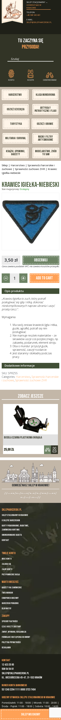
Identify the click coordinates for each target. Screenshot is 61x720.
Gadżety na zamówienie (12, 587)
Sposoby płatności (10, 621)
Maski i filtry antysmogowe (45, 138)
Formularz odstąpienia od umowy (16, 637)
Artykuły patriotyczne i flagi (45, 109)
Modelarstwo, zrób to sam (46, 152)
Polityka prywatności (11, 642)
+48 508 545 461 (33, 15)
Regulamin (6, 647)
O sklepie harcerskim (11, 520)
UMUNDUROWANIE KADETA (12, 534)
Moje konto (7, 558)
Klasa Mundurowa (45, 95)
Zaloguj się (6, 564)
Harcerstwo (15, 95)
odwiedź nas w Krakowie (33, 6)
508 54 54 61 (8, 669)
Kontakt (5, 540)
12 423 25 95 (8, 664)
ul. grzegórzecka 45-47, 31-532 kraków (22, 677)
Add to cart (44, 278)
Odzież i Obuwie (45, 124)
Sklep (5, 165)
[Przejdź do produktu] (54, 449)
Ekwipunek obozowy (10, 598)
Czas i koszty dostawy (11, 626)
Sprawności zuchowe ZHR (30, 169)
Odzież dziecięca (15, 109)
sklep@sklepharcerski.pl (38, 22)
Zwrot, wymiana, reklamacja (14, 631)
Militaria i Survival (15, 138)
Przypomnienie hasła (11, 574)
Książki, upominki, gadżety (15, 152)
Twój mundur (7, 592)
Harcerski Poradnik (10, 603)
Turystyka (16, 124)
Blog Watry (6, 608)
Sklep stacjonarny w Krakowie (15, 515)
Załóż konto (7, 569)
